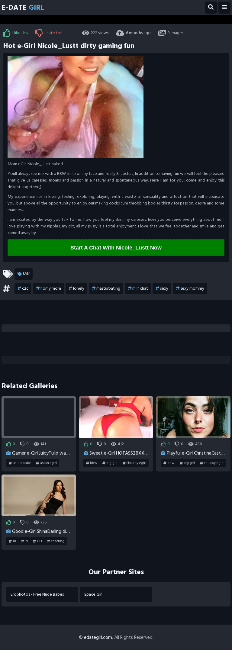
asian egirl (48, 463)
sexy (164, 288)
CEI (39, 541)
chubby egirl (136, 463)
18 (14, 541)
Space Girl (93, 594)
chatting (57, 541)
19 (26, 541)
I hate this (53, 32)
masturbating (108, 288)
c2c (25, 288)
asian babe (22, 463)
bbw (93, 463)
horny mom (50, 288)
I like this (20, 32)
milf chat (140, 288)
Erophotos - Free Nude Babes (37, 594)
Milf (26, 273)
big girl (112, 463)
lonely (78, 288)
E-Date (23, 7)
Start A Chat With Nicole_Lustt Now (116, 248)
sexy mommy (192, 288)
